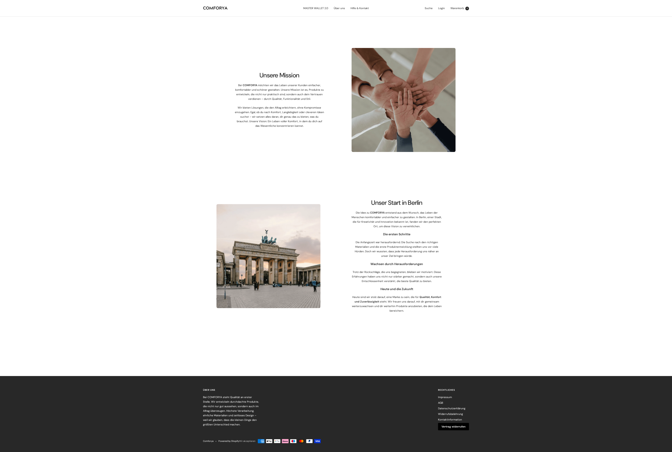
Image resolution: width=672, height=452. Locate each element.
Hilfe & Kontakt (360, 8)
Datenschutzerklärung (451, 408)
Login (441, 8)
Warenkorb (459, 8)
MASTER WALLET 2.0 (315, 8)
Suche (429, 8)
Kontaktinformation (450, 419)
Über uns (339, 8)
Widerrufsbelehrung (450, 414)
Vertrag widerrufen (453, 426)
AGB (440, 403)
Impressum (445, 397)
